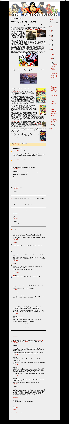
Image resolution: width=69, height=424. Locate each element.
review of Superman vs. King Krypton (29, 341)
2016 (51, 39)
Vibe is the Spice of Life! (54, 104)
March (52, 124)
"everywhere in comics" (17, 91)
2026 (51, 26)
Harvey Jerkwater (15, 249)
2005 (51, 128)
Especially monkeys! (54, 113)
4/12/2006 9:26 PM (15, 213)
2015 (51, 40)
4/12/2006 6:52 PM (15, 168)
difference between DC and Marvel (17, 144)
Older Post (44, 411)
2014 (51, 41)
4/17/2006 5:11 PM (15, 375)
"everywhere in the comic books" (28, 90)
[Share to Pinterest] (26, 143)
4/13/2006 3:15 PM (15, 336)
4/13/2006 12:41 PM (16, 289)
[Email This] (22, 143)
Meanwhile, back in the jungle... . (16, 121)
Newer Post (12, 411)
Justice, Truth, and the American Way (54, 121)
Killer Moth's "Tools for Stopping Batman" (54, 82)
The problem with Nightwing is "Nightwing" (53, 69)
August (52, 58)
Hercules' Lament (53, 78)
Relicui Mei (51, 19)
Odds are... (52, 122)
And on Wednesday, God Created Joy (54, 112)
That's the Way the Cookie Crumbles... (54, 90)
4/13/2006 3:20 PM (15, 342)
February (52, 125)
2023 (51, 30)
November (52, 54)
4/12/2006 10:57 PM (16, 218)
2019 (51, 35)
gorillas (24, 144)
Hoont (22, 243)
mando (14, 275)
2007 (51, 50)
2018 (51, 36)
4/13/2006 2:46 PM (15, 313)
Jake (13, 339)
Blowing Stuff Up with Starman (54, 88)
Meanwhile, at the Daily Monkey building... (54, 77)
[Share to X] (24, 143)
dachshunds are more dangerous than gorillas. (35, 29)
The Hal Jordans (53, 119)
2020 (51, 34)
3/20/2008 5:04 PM (15, 397)
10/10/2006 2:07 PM (16, 383)
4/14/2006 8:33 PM (15, 364)
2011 (51, 45)
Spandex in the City (53, 66)
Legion (26, 144)
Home (28, 411)
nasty (30, 123)
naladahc (14, 242)
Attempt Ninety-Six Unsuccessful (53, 110)
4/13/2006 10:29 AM (16, 272)
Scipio (14, 186)
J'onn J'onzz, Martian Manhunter (18, 150)
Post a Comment (14, 409)
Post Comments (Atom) (18, 412)
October (52, 55)
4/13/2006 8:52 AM (15, 246)
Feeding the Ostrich (54, 95)
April (51, 63)
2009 (51, 48)
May (51, 62)
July (51, 59)
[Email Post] (20, 143)
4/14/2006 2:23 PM (15, 354)
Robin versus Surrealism (54, 70)
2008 (51, 49)
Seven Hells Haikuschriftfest (53, 102)
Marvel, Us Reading (54, 75)
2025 (51, 27)
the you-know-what (38, 123)
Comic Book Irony (53, 96)
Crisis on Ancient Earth (54, 91)
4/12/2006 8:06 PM (15, 183)
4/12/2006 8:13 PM (15, 188)
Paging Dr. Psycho (53, 116)
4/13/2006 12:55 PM (16, 298)
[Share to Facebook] (25, 143)
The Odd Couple (53, 103)
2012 (51, 44)
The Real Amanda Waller (54, 94)
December (52, 53)
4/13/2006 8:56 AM (15, 260)
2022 (51, 31)
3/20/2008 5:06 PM (15, 407)
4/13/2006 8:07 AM (15, 239)
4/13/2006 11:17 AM (16, 277)
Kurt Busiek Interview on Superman (54, 84)
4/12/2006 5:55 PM (15, 156)
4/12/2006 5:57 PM (15, 163)
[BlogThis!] (23, 143)
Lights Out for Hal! (53, 86)
